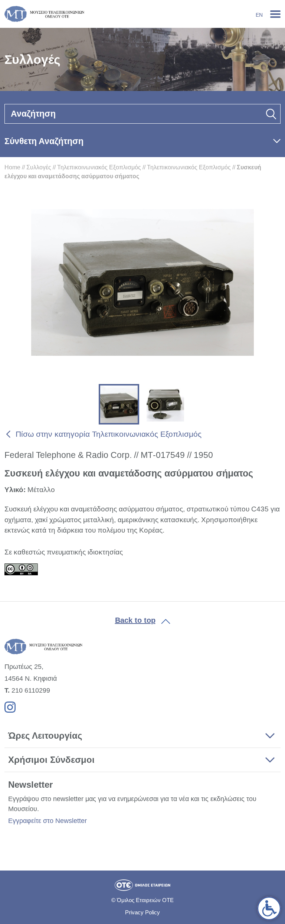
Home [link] (12, 167)
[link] (269, 908)
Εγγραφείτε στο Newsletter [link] (47, 820)
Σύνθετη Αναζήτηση (43, 141)
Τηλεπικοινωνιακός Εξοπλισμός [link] (99, 167)
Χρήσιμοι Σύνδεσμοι (51, 760)
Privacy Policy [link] (142, 912)
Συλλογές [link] (38, 167)
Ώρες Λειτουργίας (45, 736)
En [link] (259, 15)
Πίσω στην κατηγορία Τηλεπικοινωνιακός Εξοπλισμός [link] (109, 434)
